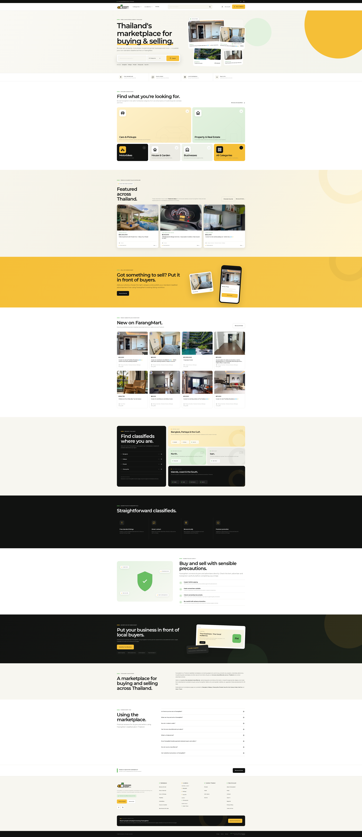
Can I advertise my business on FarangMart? (173, 753)
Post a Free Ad (123, 293)
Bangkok (124, 64)
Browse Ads (131, 801)
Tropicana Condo (188, 360)
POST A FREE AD (239, 6)
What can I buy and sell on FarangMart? (172, 717)
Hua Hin (146, 64)
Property (161, 797)
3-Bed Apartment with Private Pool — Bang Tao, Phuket (133, 236)
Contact (229, 794)
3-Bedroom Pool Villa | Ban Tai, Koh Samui (130, 399)
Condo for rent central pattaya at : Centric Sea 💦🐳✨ (219, 236)
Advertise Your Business (125, 647)
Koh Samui (193, 482)
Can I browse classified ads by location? (172, 729)
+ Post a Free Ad (121, 801)
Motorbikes (161, 801)
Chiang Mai (140, 64)
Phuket (134, 64)
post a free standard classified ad (190, 680)
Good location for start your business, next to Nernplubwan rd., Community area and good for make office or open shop (229, 361)
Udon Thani (214, 460)
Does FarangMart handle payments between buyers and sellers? (178, 741)
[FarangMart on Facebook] (240, 1)
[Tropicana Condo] (197, 343)
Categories (136, 6)
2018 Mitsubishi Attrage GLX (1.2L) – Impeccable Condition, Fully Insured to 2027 (181, 237)
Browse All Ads (239, 325)
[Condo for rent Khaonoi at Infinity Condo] (164, 382)
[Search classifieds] (210, 7)
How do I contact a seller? (168, 723)
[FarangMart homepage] (123, 6)
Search (174, 58)
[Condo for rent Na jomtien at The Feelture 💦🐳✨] (197, 382)
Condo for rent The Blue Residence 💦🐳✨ (227, 399)
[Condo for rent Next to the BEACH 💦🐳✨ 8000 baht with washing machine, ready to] (164, 343)
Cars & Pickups (162, 794)
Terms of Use (230, 808)
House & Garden (163, 804)
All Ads (157, 6)
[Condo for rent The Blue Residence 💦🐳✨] (229, 382)
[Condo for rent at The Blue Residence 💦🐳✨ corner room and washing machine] (132, 343)
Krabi (184, 482)
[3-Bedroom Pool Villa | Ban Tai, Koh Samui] (132, 382)
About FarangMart (231, 786)
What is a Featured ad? (167, 735)
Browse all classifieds (237, 102)
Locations (147, 6)
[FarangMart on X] (243, 1)
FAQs (228, 790)
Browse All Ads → (240, 199)
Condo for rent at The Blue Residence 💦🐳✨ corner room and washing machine (131, 360)
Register (229, 801)
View (154, 245)
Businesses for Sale (164, 808)
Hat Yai (203, 482)
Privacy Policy (230, 804)
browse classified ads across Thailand (223, 675)
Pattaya (130, 64)
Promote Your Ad (228, 199)
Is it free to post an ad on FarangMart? (171, 711)
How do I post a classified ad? (169, 747)
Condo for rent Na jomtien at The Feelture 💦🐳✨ (196, 399)
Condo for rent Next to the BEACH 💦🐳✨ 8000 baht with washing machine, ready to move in (163, 360)
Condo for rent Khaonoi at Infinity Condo (162, 399)
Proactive (243, 834)
